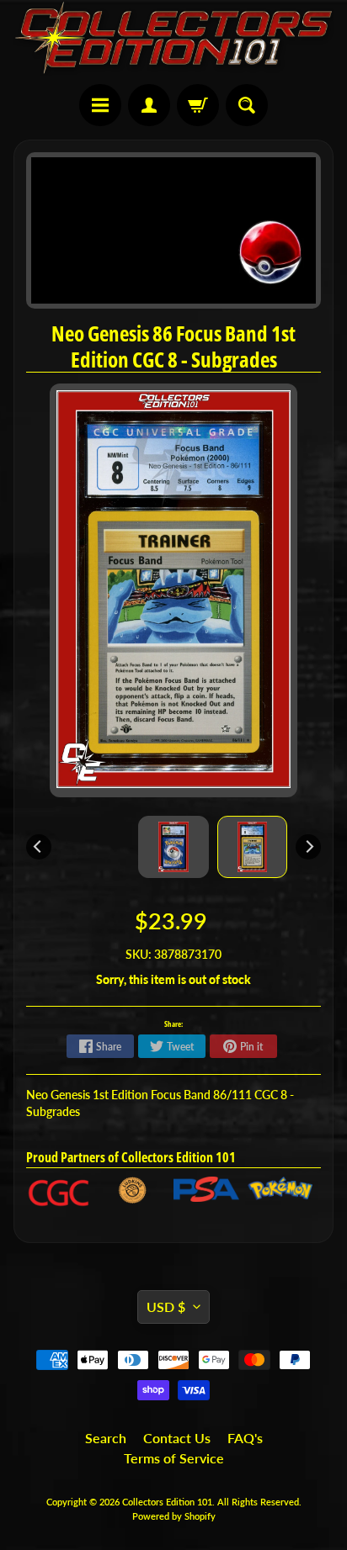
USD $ (166, 1307)
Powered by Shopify (174, 1515)
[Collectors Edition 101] (173, 38)
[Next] (308, 847)
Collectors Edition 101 (167, 1501)
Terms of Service (174, 1458)
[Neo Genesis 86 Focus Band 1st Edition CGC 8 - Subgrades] (252, 847)
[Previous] (38, 847)
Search (105, 1438)
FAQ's (245, 1438)
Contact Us (177, 1438)
